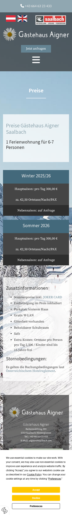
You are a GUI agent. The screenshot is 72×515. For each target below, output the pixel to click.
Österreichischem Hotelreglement (30, 371)
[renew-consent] (4, 510)
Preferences (36, 506)
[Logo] (36, 34)
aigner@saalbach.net (40, 440)
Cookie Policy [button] (34, 474)
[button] (36, 49)
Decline (36, 498)
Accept (36, 490)
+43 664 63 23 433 (38, 6)
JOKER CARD (52, 297)
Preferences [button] (54, 478)
